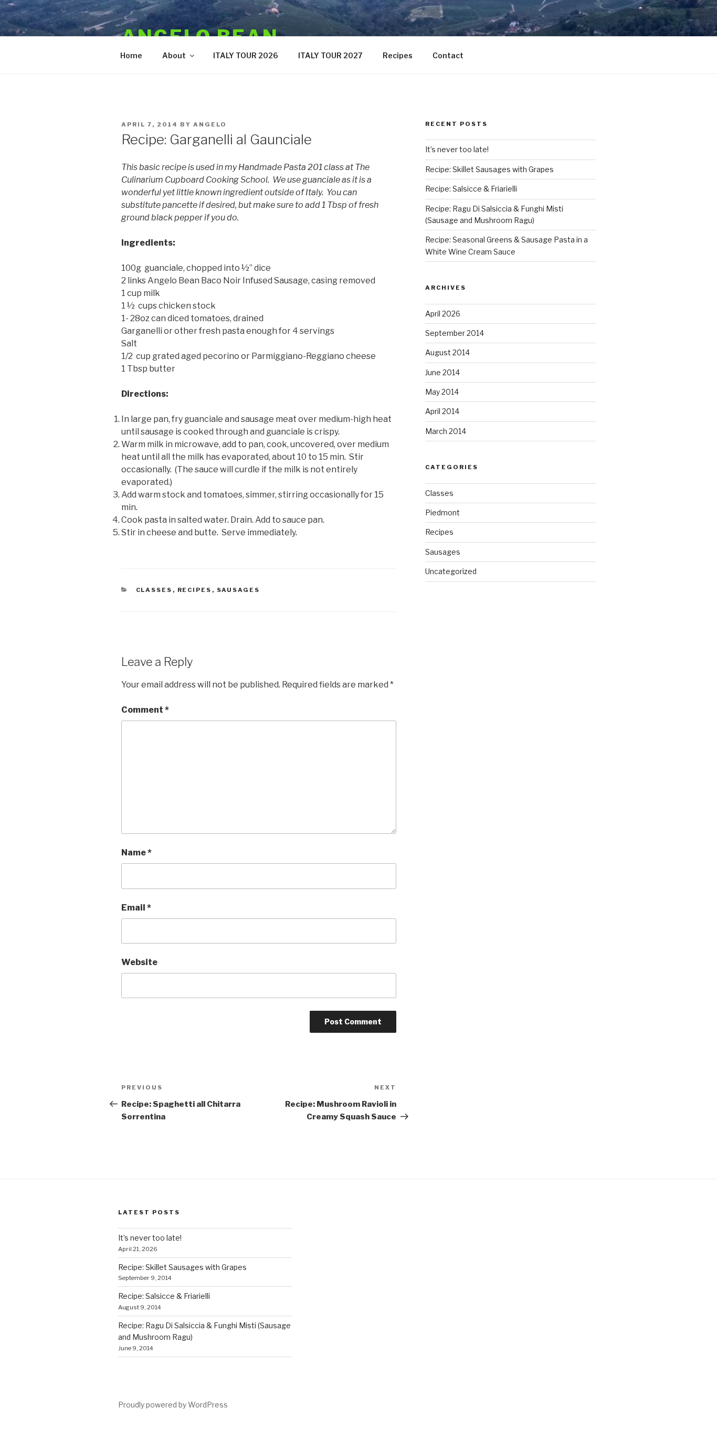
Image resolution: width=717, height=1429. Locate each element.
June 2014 (442, 372)
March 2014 (445, 431)
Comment (145, 710)
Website (139, 962)
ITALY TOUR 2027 (330, 55)
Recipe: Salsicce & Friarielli (471, 188)
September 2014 (454, 333)
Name (136, 853)
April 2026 (442, 313)
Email (136, 908)
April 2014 (442, 411)
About (174, 55)
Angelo (210, 124)
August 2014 (447, 352)
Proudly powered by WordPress (173, 1404)
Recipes (398, 55)
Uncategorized (451, 571)
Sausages (238, 590)
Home (131, 55)
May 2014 (442, 391)
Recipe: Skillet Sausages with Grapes (489, 169)
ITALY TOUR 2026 (245, 55)
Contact (448, 55)
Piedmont (442, 512)
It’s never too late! (457, 149)
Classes (154, 590)
